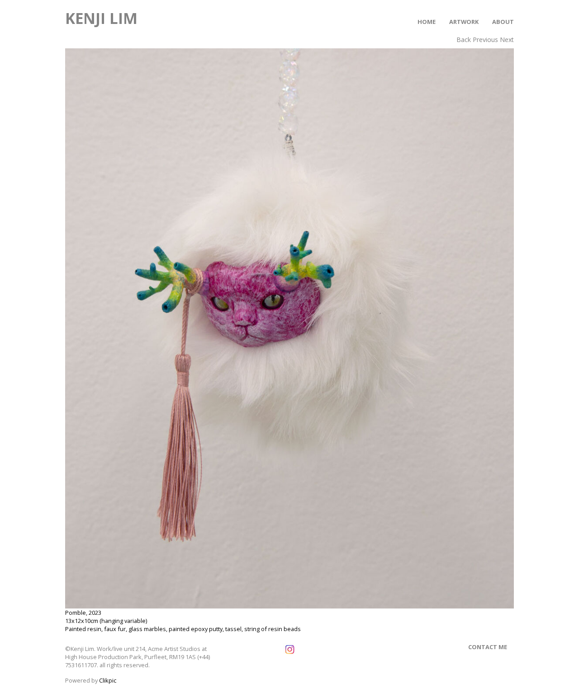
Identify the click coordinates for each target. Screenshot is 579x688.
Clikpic (107, 680)
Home (427, 22)
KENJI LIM (101, 18)
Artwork (464, 22)
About (503, 22)
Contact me (487, 647)
